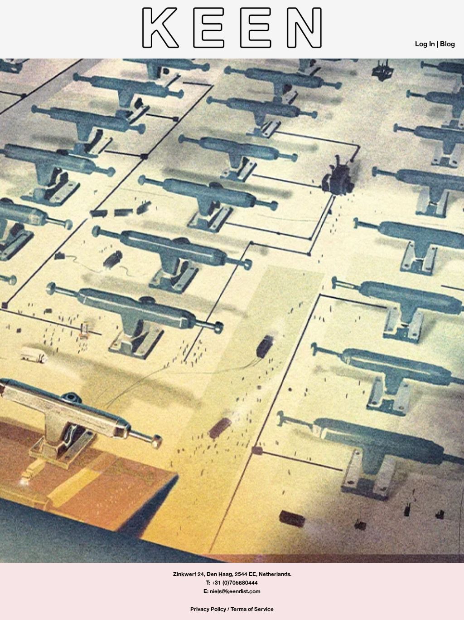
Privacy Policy (208, 608)
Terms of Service (252, 608)
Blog (447, 43)
